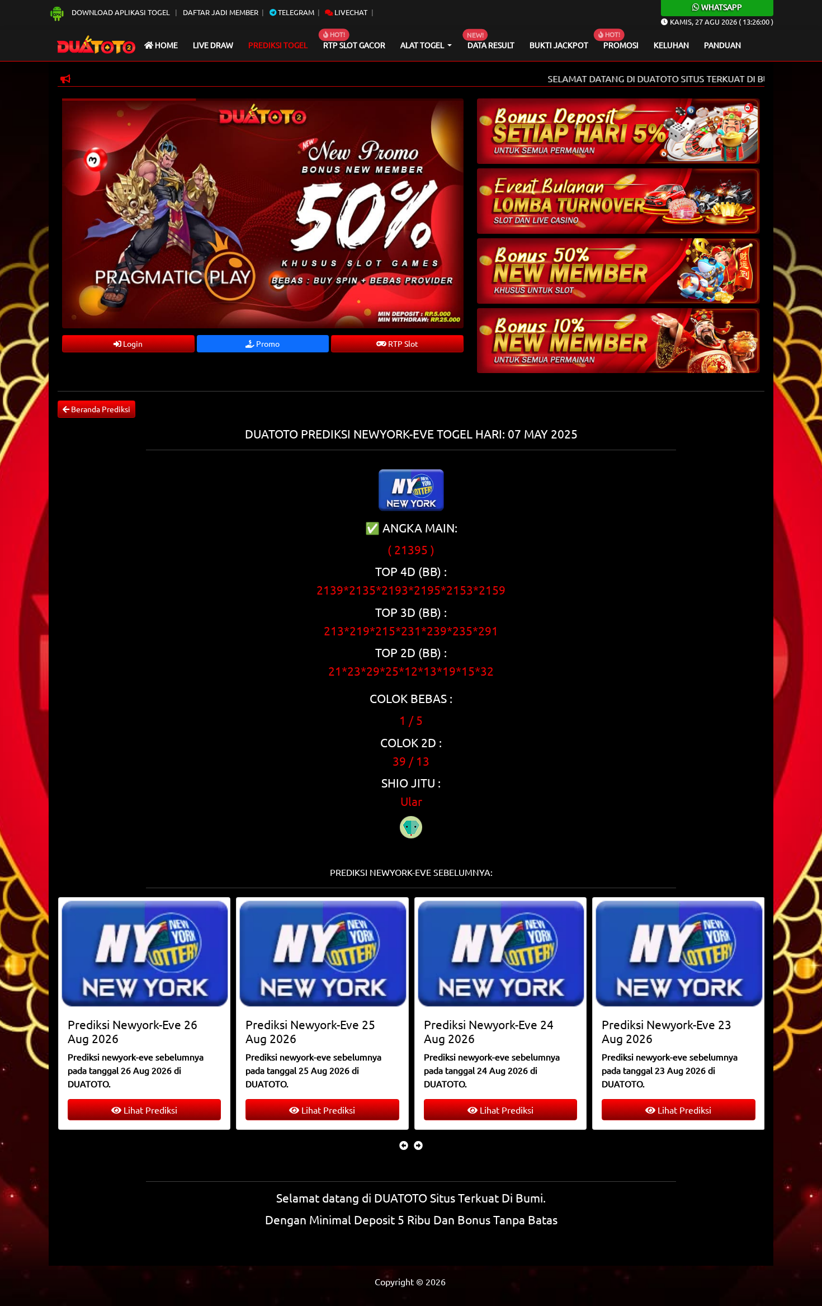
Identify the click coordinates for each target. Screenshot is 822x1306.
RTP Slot (402, 343)
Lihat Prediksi (149, 1109)
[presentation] (403, 1145)
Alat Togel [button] (423, 45)
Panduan (722, 45)
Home (165, 45)
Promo (267, 343)
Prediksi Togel (278, 45)
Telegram (295, 12)
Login (132, 343)
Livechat (350, 12)
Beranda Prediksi (99, 409)
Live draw (213, 45)
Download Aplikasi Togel (121, 12)
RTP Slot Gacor (354, 45)
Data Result (490, 45)
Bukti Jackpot (559, 45)
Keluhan (671, 45)
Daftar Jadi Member (220, 12)
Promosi (621, 45)
